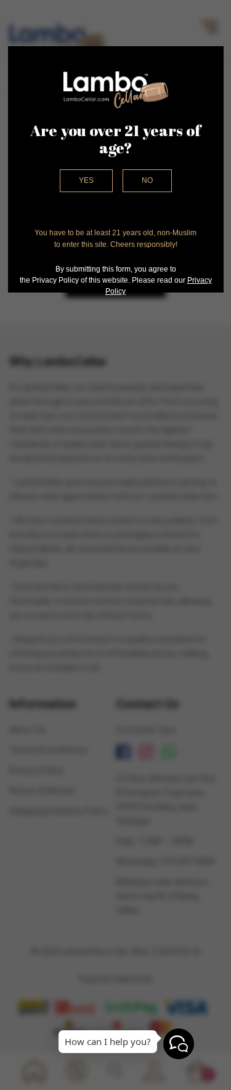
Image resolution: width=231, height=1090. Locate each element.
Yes (86, 180)
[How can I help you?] (178, 1043)
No (147, 180)
